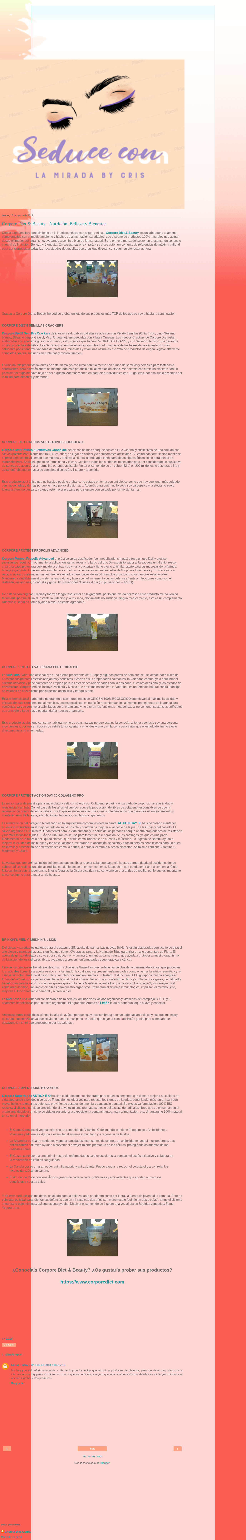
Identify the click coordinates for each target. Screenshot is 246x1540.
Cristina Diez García (18, 1531)
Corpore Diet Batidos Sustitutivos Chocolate (34, 450)
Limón (104, 1003)
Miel (9, 999)
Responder (18, 1383)
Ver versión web (92, 1456)
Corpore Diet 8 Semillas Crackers (26, 333)
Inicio (92, 1448)
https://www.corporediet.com (92, 1281)
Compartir (9, 1344)
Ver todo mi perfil (11, 1536)
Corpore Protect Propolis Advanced (28, 558)
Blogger (105, 1462)
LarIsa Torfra (19, 1364)
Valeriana (13, 675)
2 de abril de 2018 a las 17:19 (47, 1364)
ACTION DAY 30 (129, 823)
